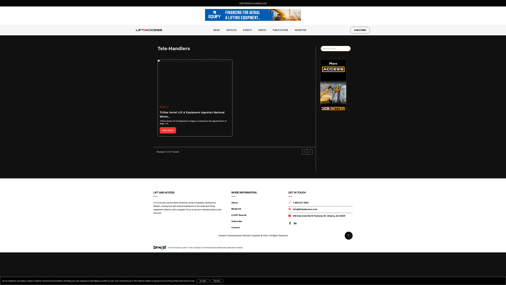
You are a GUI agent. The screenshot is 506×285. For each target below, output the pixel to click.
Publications (280, 30)
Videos (262, 30)
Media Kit (236, 209)
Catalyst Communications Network (210, 247)
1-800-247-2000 (300, 202)
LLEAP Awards (239, 215)
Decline (217, 281)
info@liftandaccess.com (305, 209)
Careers (235, 227)
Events (247, 30)
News (216, 30)
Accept (203, 281)
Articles (231, 30)
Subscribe (360, 30)
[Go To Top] (349, 236)
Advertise (300, 30)
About (234, 202)
